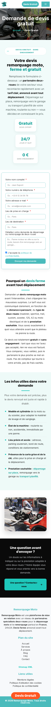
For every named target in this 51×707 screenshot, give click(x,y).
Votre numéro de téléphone (19, 190)
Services (25, 646)
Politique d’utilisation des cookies (26, 683)
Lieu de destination (14, 222)
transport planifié (29, 476)
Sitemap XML (25, 667)
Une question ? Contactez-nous (24, 584)
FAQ (25, 656)
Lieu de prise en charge (17, 211)
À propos (25, 650)
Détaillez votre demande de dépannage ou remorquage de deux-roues (24, 233)
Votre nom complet (15, 180)
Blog (25, 653)
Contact (25, 659)
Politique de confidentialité (25, 686)
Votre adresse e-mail (15, 201)
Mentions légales (25, 679)
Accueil (17, 30)
